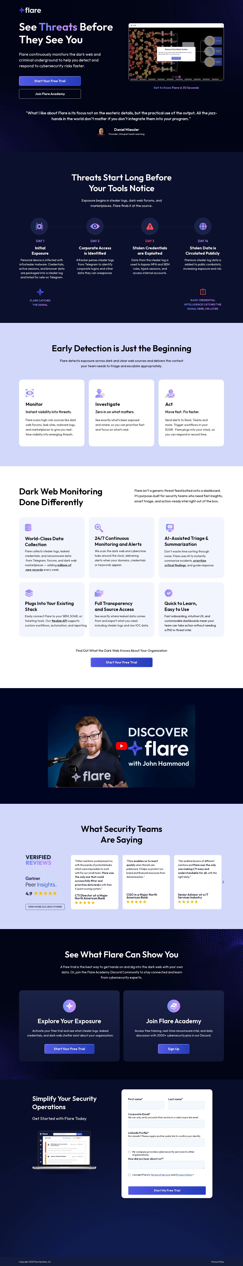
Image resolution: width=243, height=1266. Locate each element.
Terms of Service (160, 1174)
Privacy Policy (184, 1174)
